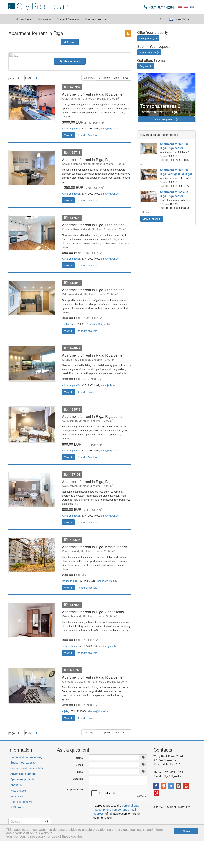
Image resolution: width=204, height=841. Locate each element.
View (67, 135)
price (107, 77)
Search (71, 42)
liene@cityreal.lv (107, 646)
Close (186, 830)
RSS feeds (17, 807)
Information (22, 19)
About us (16, 785)
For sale (43, 19)
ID (99, 77)
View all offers (150, 218)
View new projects (165, 119)
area (116, 77)
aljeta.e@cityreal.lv (98, 711)
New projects (18, 790)
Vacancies (16, 796)
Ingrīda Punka (69, 580)
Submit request (147, 52)
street (126, 77)
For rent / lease (67, 19)
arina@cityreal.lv (109, 128)
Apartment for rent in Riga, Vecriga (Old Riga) (176, 172)
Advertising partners (23, 774)
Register (144, 66)
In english (180, 19)
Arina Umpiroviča (71, 128)
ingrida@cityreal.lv (107, 580)
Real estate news (21, 802)
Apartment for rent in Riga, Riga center (174, 146)
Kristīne (66, 324)
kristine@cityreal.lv (100, 324)
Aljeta (65, 711)
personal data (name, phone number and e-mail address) (116, 809)
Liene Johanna (70, 646)
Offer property (147, 38)
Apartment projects (22, 779)
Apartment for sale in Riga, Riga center (174, 194)
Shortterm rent (94, 19)
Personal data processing (26, 757)
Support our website (23, 762)
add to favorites (88, 135)
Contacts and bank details (26, 768)
